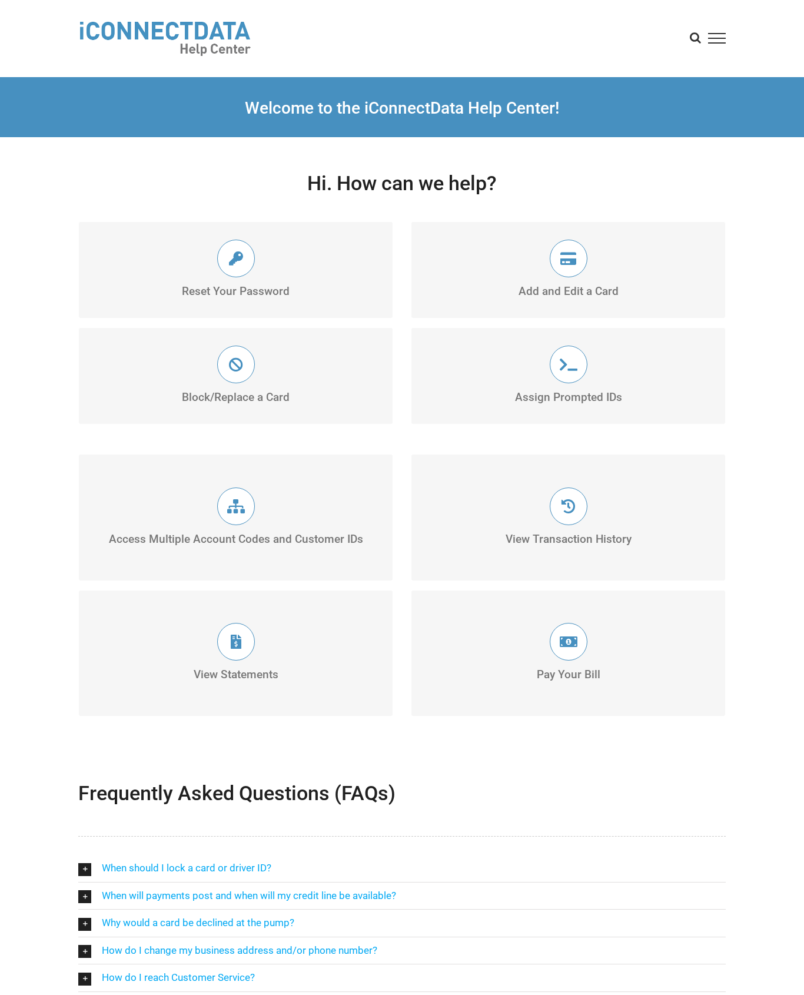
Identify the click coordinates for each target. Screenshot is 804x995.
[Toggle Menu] (717, 38)
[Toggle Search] (695, 38)
